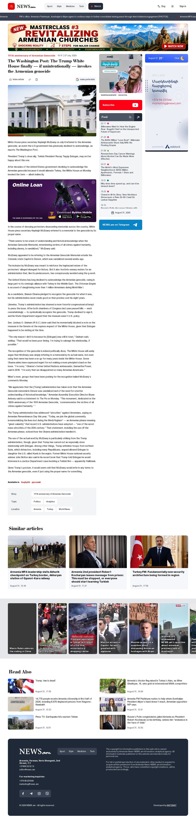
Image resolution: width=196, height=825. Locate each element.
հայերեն (25, 482)
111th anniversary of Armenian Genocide (31, 55)
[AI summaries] (138, 117)
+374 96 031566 (26, 781)
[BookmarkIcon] (36, 79)
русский (36, 482)
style (59, 6)
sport (49, 6)
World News (64, 509)
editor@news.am (27, 769)
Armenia (37, 509)
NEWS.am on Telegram (116, 224)
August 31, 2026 (122, 212)
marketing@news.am (29, 784)
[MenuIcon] (11, 6)
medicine (70, 6)
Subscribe (108, 105)
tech (81, 6)
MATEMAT (172, 805)
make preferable (87, 79)
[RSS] (130, 117)
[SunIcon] (172, 6)
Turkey (50, 509)
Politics (37, 501)
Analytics (50, 501)
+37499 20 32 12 (26, 766)
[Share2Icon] (29, 79)
